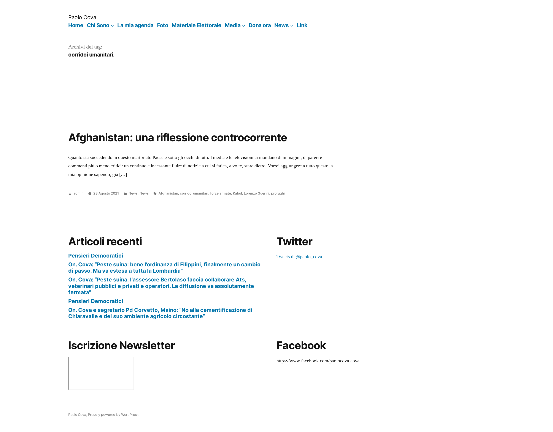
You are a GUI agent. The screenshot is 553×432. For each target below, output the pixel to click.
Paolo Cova (82, 17)
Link (302, 25)
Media (233, 25)
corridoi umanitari (194, 193)
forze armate (220, 193)
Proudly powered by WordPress (113, 415)
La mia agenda (135, 25)
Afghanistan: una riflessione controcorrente (177, 137)
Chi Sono (98, 25)
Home (75, 25)
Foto (162, 25)
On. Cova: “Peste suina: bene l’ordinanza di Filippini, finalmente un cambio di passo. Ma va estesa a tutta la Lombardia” (164, 267)
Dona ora (260, 25)
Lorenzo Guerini (256, 193)
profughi (278, 193)
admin (78, 193)
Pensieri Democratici (95, 255)
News (281, 25)
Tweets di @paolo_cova (299, 257)
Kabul (237, 193)
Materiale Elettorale (196, 25)
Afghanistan (168, 193)
